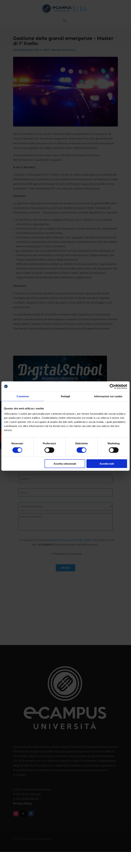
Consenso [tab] (23, 396)
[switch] (49, 450)
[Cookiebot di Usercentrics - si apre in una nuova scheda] (112, 386)
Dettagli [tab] (65, 396)
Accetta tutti (106, 463)
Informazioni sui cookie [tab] (108, 396)
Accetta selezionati (65, 463)
